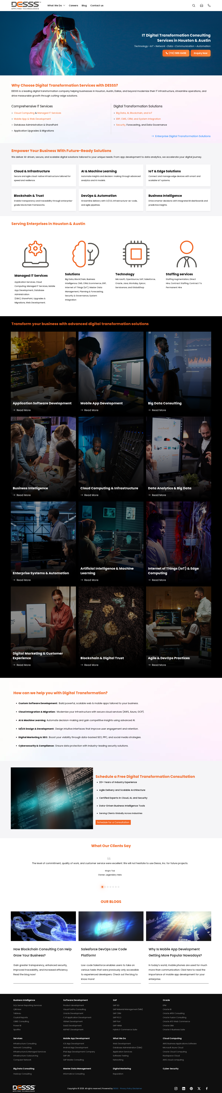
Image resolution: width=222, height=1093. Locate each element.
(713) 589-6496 (177, 53)
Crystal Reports (20, 1017)
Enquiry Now (200, 53)
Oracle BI (167, 1009)
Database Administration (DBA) (127, 1047)
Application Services (122, 1051)
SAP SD (116, 1005)
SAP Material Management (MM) (128, 1009)
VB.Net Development (73, 1021)
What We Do (54, 5)
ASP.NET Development (73, 1029)
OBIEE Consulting (21, 1021)
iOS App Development (73, 1043)
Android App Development (75, 1047)
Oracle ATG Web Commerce (176, 1021)
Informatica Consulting (74, 1073)
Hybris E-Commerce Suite (125, 1029)
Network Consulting (22, 1047)
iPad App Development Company (79, 1051)
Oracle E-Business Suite (174, 1029)
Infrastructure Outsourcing (25, 1055)
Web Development (122, 1043)
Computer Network (22, 1059)
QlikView (17, 1009)
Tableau (17, 1013)
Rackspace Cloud (171, 1055)
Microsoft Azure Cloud (173, 1047)
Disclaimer (137, 1088)
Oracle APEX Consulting (173, 1013)
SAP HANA (117, 1025)
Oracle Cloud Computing (175, 1051)
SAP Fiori (116, 1021)
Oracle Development (73, 1013)
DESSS (115, 1088)
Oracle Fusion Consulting (174, 1017)
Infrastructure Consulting (24, 1043)
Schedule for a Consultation (113, 822)
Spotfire (17, 1029)
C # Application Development (77, 1017)
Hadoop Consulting (22, 1073)
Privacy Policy (126, 1088)
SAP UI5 (66, 1055)
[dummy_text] (24, 1088)
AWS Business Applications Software (180, 1043)
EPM (164, 1005)
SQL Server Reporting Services (27, 1005)
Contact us (96, 5)
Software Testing (120, 1055)
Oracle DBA (168, 1025)
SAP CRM (117, 1013)
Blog (84, 5)
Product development (73, 1005)
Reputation (118, 1073)
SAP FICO (117, 1017)
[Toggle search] (193, 5)
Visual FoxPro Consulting (74, 1009)
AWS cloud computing (173, 1059)
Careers (73, 5)
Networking (118, 1059)
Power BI (17, 1025)
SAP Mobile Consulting (73, 1059)
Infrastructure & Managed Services (29, 1051)
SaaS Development (72, 1025)
